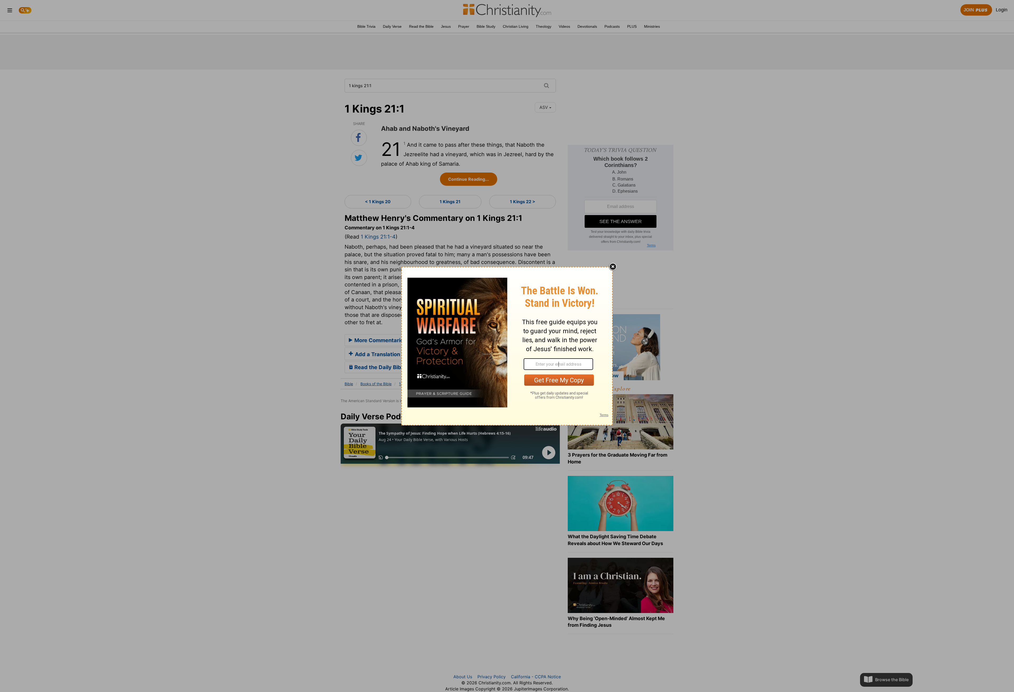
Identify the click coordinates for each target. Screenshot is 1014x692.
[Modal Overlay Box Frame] (507, 346)
